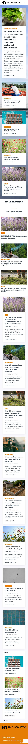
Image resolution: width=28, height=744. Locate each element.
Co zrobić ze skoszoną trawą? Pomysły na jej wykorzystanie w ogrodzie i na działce (13, 290)
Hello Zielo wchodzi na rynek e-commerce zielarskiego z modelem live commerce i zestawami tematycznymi (14, 39)
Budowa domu (7, 98)
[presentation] (14, 17)
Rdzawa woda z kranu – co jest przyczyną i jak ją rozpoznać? (14, 459)
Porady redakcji (12, 28)
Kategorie (13, 740)
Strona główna (6, 740)
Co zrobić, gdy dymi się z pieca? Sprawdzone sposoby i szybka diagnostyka (11, 263)
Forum (19, 740)
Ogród (5, 28)
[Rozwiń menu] (25, 3)
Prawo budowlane (9, 498)
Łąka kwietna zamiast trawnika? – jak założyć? (11, 158)
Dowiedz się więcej (10, 75)
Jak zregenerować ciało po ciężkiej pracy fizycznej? (12, 101)
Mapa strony (23, 742)
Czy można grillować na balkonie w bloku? (11, 129)
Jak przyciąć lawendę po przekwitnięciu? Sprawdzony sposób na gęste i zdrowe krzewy (13, 188)
